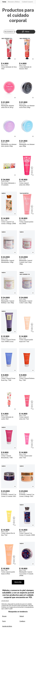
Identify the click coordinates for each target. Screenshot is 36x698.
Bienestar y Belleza (14, 2)
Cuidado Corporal (27, 2)
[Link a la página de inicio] (4, 2)
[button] (26, 31)
